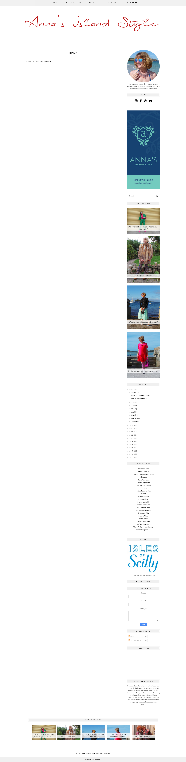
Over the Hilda (143, 513)
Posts (132, 636)
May (133, 409)
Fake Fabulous (143, 480)
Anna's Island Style (93, 23)
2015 (131, 457)
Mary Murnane (143, 496)
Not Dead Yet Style (143, 507)
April (133, 412)
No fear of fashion (143, 505)
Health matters (73, 3)
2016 (131, 454)
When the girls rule (143, 530)
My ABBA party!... (143, 737)
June (133, 406)
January (134, 421)
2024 (131, 429)
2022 (131, 435)
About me (112, 3)
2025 (131, 425)
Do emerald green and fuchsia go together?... (44, 735)
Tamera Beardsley (143, 521)
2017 (131, 451)
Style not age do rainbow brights (143, 371)
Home (55, 3)
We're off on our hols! (139, 398)
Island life (94, 3)
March (133, 415)
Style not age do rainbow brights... (118, 735)
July (132, 402)
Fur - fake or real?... (69, 737)
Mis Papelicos (143, 499)
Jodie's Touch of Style (143, 491)
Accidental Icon (143, 469)
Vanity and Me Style (143, 524)
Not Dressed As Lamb (143, 510)
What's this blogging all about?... (94, 735)
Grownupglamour (143, 483)
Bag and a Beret (143, 471)
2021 (131, 438)
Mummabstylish (143, 502)
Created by (93, 759)
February (134, 418)
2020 (131, 441)
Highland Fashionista (143, 485)
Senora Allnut (143, 516)
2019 (131, 445)
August (134, 392)
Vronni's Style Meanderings (143, 527)
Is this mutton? (143, 488)
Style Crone (143, 519)
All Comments (135, 640)
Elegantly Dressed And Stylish (143, 474)
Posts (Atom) (46, 62)
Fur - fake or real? (143, 275)
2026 (131, 390)
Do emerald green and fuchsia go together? (143, 228)
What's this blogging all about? (143, 322)
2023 (131, 432)
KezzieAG (143, 494)
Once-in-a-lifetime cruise (140, 395)
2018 (131, 448)
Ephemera (143, 477)
